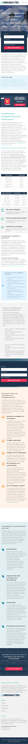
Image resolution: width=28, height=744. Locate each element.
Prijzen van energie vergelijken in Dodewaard (12, 81)
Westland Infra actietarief (12, 502)
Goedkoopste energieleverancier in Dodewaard (13, 80)
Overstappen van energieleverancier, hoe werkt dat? (14, 83)
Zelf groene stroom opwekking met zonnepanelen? (14, 85)
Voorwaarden (4, 708)
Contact (3, 703)
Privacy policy (4, 705)
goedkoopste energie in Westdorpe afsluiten (13, 266)
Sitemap (3, 710)
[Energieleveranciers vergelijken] (10, 2)
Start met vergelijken (14, 669)
